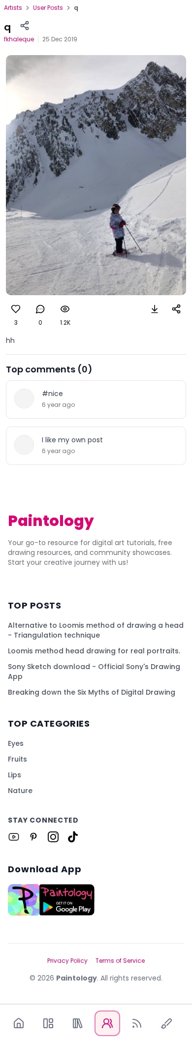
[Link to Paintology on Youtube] (14, 837)
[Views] (65, 309)
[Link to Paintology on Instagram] (53, 837)
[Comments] (40, 309)
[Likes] (16, 309)
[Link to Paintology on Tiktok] (73, 837)
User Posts (48, 8)
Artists (13, 8)
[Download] (154, 309)
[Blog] (137, 1023)
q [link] (76, 8)
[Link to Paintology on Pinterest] (33, 837)
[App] (48, 1023)
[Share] (24, 25)
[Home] (19, 1023)
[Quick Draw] (166, 1023)
